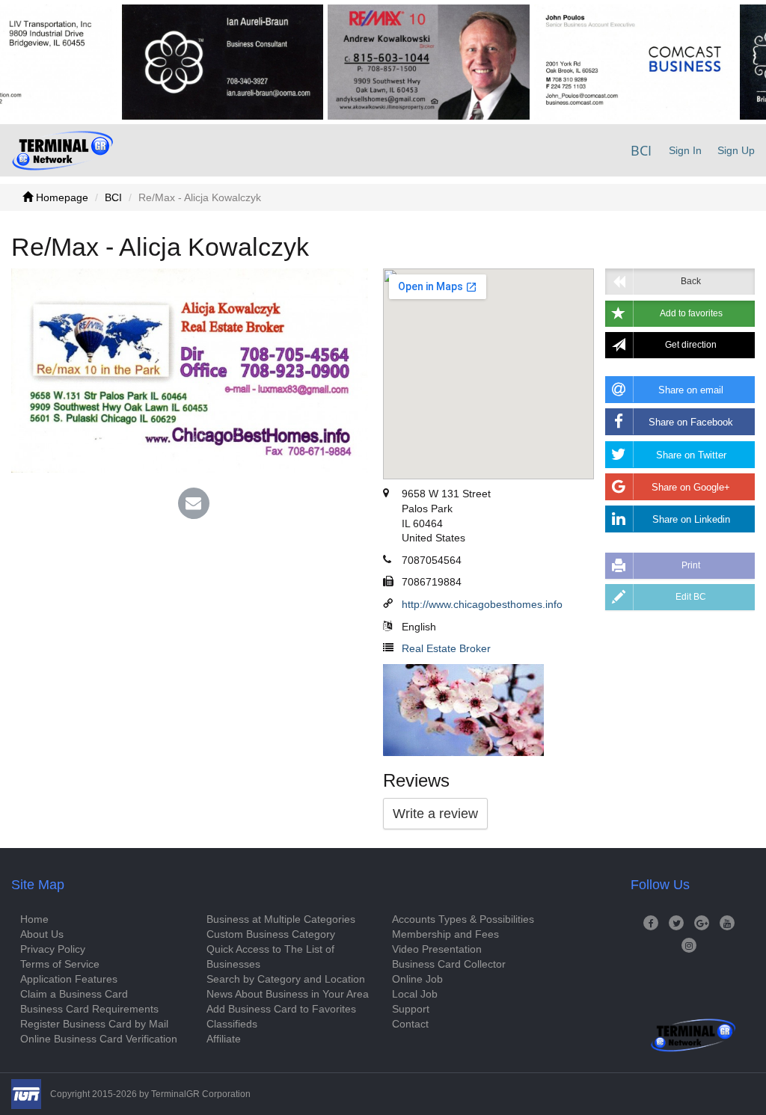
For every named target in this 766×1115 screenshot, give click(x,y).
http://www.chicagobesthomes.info (482, 604)
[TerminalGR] (62, 150)
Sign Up (736, 150)
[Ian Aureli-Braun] (200, 62)
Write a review (435, 813)
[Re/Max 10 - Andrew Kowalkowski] (406, 62)
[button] (680, 314)
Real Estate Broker (446, 648)
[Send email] (193, 505)
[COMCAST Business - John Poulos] (612, 62)
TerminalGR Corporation (201, 1094)
